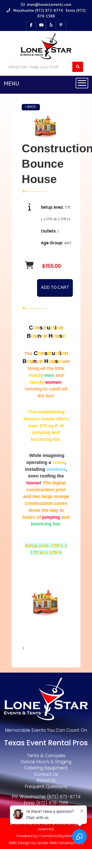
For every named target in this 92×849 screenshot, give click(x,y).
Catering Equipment (46, 768)
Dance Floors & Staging (46, 762)
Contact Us (46, 774)
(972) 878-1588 (52, 803)
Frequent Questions (46, 786)
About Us (46, 780)
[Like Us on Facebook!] (31, 24)
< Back (30, 107)
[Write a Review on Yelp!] (51, 24)
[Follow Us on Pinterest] (61, 24)
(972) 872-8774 (49, 10)
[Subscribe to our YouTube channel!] (41, 24)
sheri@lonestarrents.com (49, 4)
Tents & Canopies (46, 755)
